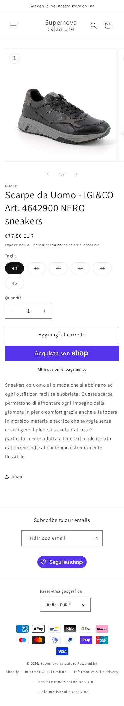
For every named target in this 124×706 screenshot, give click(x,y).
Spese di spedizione (47, 245)
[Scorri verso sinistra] (47, 174)
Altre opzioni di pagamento (62, 369)
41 (40, 269)
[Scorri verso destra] (76, 174)
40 (14, 268)
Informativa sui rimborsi (46, 671)
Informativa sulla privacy (96, 671)
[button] (13, 25)
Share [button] (18, 476)
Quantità (13, 298)
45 (18, 284)
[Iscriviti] (95, 538)
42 (62, 269)
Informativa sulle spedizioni (65, 691)
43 (84, 269)
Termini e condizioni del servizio (65, 682)
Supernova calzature (58, 663)
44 (106, 269)
